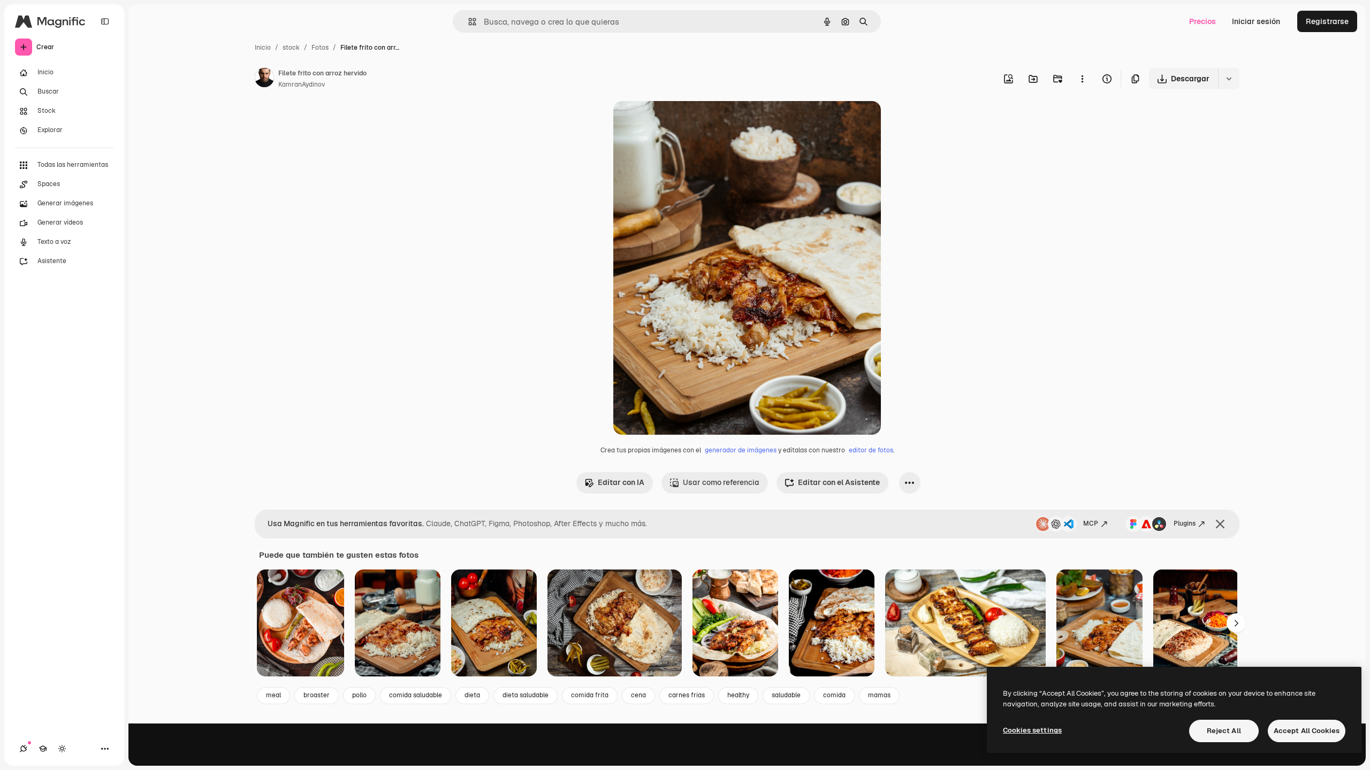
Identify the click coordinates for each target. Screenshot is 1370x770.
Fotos (320, 47)
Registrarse (1327, 21)
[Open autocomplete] (468, 22)
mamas (879, 695)
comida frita (589, 695)
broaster (316, 695)
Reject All (1224, 730)
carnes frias (686, 695)
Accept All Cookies (1306, 730)
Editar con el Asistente (839, 482)
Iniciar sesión (1256, 21)
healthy (738, 695)
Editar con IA (621, 482)
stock (291, 47)
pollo (359, 695)
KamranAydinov (301, 84)
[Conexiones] (23, 748)
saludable (786, 695)
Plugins (1185, 523)
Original (682, 122)
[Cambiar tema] (62, 748)
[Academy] (42, 748)
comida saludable (415, 695)
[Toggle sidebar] (104, 21)
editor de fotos (871, 450)
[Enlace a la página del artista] (264, 79)
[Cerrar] (1220, 524)
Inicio (263, 47)
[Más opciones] (1082, 78)
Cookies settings (1032, 730)
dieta (472, 695)
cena (638, 695)
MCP (1090, 523)
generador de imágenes (741, 450)
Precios (1202, 21)
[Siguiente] (1236, 622)
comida (834, 695)
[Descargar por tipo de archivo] (1228, 78)
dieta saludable (526, 695)
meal (273, 695)
